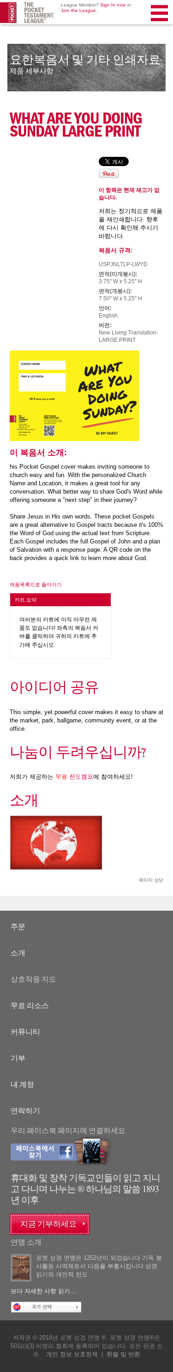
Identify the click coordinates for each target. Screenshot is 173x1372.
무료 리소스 (30, 1005)
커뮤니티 (25, 1032)
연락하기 (25, 1111)
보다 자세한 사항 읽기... (43, 1291)
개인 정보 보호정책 (72, 1354)
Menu (160, 24)
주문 (18, 927)
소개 (18, 953)
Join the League (78, 10)
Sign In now (112, 4)
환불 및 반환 (123, 1354)
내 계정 (22, 1084)
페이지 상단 (151, 880)
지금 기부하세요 (48, 1224)
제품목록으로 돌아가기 (36, 584)
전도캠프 (74, 776)
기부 (18, 1058)
